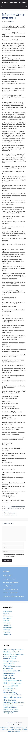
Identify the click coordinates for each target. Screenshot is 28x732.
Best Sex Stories (19, 650)
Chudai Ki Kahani (9, 658)
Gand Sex (18, 671)
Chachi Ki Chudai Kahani (10, 656)
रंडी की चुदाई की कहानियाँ (8, 713)
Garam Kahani (8, 509)
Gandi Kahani (8, 668)
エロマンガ (12, 727)
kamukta (14, 686)
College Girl (8, 661)
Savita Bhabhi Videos (18, 705)
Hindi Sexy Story (9, 680)
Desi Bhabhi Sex (9, 663)
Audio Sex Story (8, 650)
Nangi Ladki (8, 697)
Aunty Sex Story (7, 611)
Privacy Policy (9, 722)
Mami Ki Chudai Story (8, 690)
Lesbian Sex (14, 688)
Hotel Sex (18, 680)
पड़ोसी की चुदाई (6, 630)
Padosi (13, 700)
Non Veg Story (18, 697)
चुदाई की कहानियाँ (7, 625)
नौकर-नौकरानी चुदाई (7, 627)
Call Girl (22, 654)
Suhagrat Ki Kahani (8, 709)
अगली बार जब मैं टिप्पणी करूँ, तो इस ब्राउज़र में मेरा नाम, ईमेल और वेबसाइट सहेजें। (14, 555)
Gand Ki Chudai (9, 671)
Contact (20, 722)
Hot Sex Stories (16, 683)
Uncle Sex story (7, 711)
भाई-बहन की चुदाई (7, 634)
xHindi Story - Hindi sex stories (14, 2)
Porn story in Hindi (10, 702)
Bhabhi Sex (6, 613)
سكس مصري (18, 729)
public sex (21, 702)
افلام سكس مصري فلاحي (7, 729)
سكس (9, 731)
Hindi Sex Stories (7, 616)
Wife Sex (15, 711)
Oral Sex (7, 700)
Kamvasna (5, 511)
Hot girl (22, 509)
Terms (15, 722)
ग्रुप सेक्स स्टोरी (21, 507)
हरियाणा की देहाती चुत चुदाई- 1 (10, 513)
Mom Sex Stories (16, 695)
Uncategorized (8, 507)
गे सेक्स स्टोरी (15, 507)
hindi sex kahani (9, 678)
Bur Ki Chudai (15, 654)
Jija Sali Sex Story (6, 686)
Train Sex (16, 709)
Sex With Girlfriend (10, 707)
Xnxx (13, 731)
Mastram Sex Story (10, 693)
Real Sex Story (8, 705)
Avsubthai (17, 731)
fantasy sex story (16, 666)
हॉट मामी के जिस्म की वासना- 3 (10, 515)
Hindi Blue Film (4, 727)
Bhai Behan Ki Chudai (11, 652)
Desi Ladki (7, 666)
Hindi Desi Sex (16, 509)
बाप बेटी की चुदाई (6, 632)
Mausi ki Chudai (6, 695)
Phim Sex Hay (20, 727)
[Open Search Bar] (2, 6)
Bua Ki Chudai (6, 654)
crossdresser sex (16, 661)
